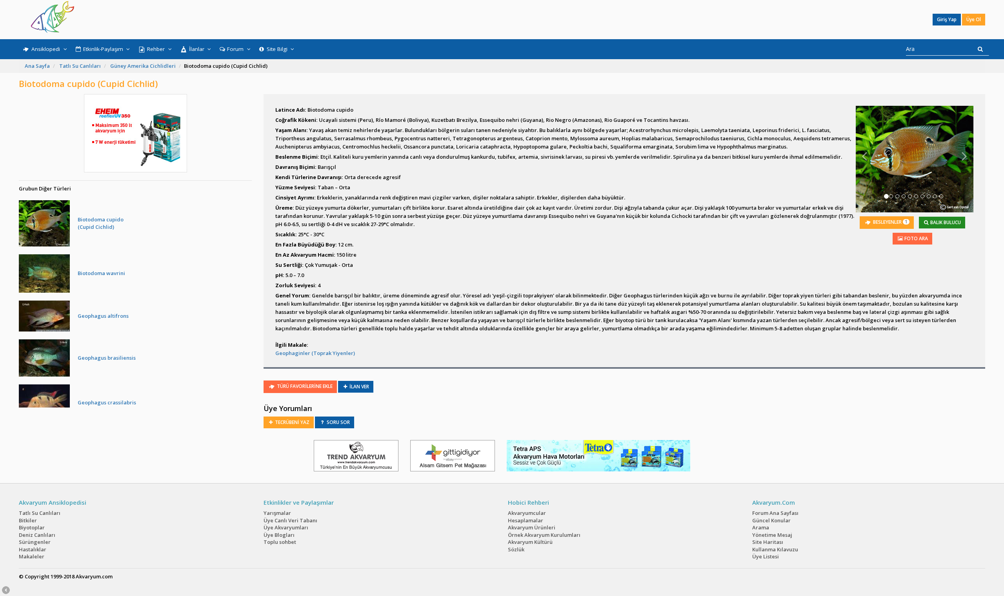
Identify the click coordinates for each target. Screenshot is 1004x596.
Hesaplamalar (525, 520)
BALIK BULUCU (945, 222)
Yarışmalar (277, 512)
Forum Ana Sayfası (775, 512)
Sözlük (516, 549)
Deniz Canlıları (37, 534)
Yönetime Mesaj (772, 534)
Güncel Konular (771, 520)
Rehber (156, 49)
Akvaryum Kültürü (530, 541)
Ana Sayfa (37, 65)
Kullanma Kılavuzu (775, 549)
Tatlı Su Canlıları (80, 65)
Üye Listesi (765, 556)
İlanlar (196, 49)
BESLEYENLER (890, 221)
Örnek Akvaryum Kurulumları (544, 534)
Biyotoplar (32, 527)
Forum (235, 49)
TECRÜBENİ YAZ (291, 422)
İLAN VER (358, 386)
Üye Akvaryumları (286, 527)
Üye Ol (973, 19)
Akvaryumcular (527, 512)
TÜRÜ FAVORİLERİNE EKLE (304, 386)
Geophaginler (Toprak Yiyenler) (315, 353)
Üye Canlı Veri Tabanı (290, 520)
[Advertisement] (496, 19)
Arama (760, 527)
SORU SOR (338, 422)
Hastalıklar (32, 549)
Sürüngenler (35, 541)
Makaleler (31, 556)
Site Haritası (767, 541)
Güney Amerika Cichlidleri (143, 65)
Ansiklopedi (46, 49)
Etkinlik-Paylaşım (103, 49)
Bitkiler (28, 520)
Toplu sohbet (280, 541)
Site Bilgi (277, 49)
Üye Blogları (279, 534)
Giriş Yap (947, 19)
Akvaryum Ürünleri (531, 527)
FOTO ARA (915, 238)
